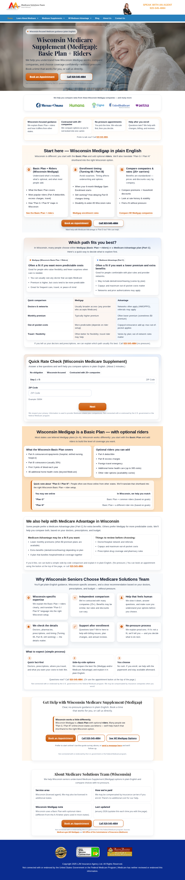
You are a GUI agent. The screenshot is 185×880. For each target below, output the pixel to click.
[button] (27, 18)
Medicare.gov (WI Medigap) (68, 832)
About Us (107, 18)
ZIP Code (33, 388)
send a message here (112, 745)
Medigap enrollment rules (86, 213)
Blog (97, 18)
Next (92, 406)
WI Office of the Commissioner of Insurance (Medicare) (105, 832)
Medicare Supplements (52, 18)
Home (10, 18)
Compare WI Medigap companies (136, 213)
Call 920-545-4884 (76, 76)
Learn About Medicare (26, 18)
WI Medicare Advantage (78, 18)
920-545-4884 (102, 137)
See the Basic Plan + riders (40, 213)
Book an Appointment (42, 76)
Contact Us (120, 18)
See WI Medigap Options (123, 738)
